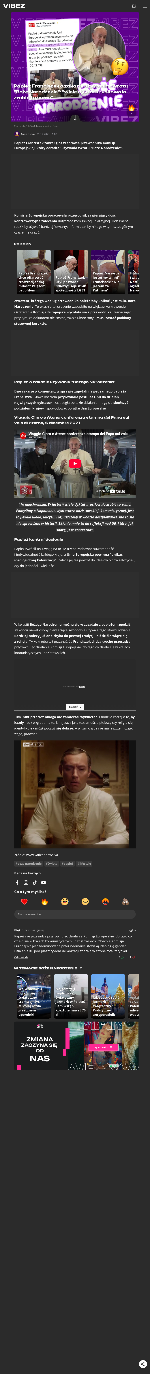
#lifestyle (84, 864)
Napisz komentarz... (31, 914)
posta (82, 686)
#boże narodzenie (29, 864)
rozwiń (73, 706)
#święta (51, 864)
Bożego (46, 624)
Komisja (30, 215)
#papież (67, 864)
